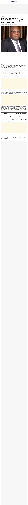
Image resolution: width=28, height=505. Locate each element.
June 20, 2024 (2, 24)
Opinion (12, 24)
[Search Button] (26, 1)
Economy (8, 24)
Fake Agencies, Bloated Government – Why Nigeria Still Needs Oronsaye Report (20, 117)
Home (1, 15)
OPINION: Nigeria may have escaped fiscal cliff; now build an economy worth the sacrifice (21, 114)
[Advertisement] (14, 9)
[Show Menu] (1, 1)
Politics (14, 24)
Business (3, 15)
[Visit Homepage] (14, 1)
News (10, 24)
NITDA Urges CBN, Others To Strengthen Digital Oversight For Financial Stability (5, 114)
